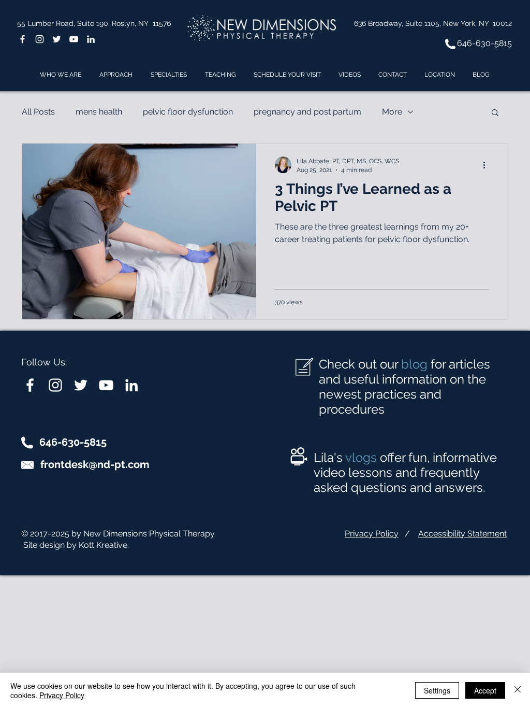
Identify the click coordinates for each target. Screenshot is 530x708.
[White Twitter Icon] (56, 39)
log (418, 364)
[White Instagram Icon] (39, 39)
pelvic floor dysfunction (188, 112)
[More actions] (487, 165)
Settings (437, 690)
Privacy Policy (372, 534)
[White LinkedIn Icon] (90, 39)
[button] (495, 113)
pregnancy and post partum (307, 112)
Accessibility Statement (462, 534)
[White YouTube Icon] (73, 39)
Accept (485, 690)
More (392, 112)
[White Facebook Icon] (22, 39)
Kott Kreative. (104, 545)
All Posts (38, 112)
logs (364, 457)
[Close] (517, 690)
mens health (99, 112)
